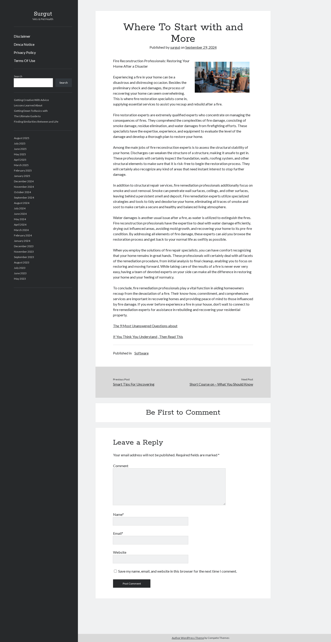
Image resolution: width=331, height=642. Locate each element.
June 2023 (20, 273)
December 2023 (24, 246)
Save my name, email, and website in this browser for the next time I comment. (177, 571)
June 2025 (20, 149)
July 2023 (19, 268)
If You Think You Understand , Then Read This (148, 336)
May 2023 (20, 278)
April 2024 (20, 224)
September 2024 (24, 197)
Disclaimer (22, 36)
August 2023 (21, 262)
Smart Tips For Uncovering (133, 384)
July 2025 (19, 143)
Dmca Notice (24, 44)
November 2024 (24, 186)
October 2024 (22, 192)
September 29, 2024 (201, 47)
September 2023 (24, 257)
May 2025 (20, 154)
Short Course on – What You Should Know (221, 384)
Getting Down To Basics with (31, 110)
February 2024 (23, 235)
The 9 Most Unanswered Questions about (145, 326)
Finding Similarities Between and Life (36, 121)
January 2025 (22, 176)
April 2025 (20, 159)
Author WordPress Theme (188, 638)
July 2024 (19, 208)
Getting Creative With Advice (31, 100)
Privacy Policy (25, 52)
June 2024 (20, 213)
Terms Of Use (24, 60)
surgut (175, 47)
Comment (120, 466)
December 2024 (24, 181)
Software (141, 353)
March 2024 (21, 230)
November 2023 (24, 251)
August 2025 (21, 138)
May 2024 (20, 219)
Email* (118, 533)
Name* (118, 514)
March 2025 (21, 165)
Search (18, 76)
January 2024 (22, 240)
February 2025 (23, 170)
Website (119, 552)
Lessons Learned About (28, 105)
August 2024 (21, 203)
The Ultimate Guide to (27, 116)
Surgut (43, 14)
